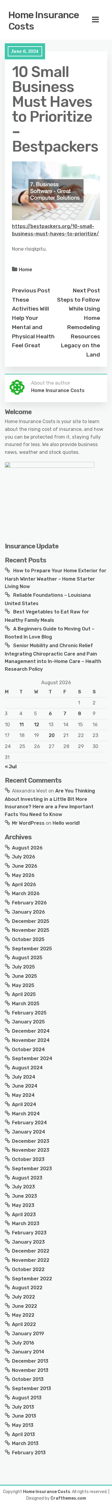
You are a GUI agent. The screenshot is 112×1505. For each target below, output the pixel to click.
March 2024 (26, 1114)
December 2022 (30, 1251)
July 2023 (23, 1187)
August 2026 (27, 848)
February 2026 (29, 903)
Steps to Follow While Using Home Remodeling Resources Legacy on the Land (78, 327)
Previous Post (31, 290)
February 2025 (29, 1013)
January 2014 (28, 1352)
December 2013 (30, 1361)
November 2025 (30, 930)
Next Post (86, 290)
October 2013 (28, 1379)
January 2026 (28, 912)
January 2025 (28, 1022)
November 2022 (30, 1260)
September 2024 (32, 1058)
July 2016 (23, 1343)
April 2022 (24, 1324)
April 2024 (24, 1104)
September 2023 (32, 1168)
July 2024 (23, 1077)
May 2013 (22, 1425)
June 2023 (24, 1196)
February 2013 (29, 1452)
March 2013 (25, 1443)
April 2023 (24, 1214)
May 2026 (23, 875)
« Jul (11, 767)
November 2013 (30, 1370)
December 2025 (30, 921)
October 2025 (28, 939)
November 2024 (31, 1040)
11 (21, 724)
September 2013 (31, 1388)
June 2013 (24, 1416)
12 (36, 724)
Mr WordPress (28, 823)
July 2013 (23, 1407)
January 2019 (28, 1333)
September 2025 (32, 949)
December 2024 (31, 1031)
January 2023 (28, 1242)
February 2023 (29, 1233)
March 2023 (25, 1223)
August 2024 (27, 1068)
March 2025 (25, 1003)
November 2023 (30, 1150)
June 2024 (24, 1086)
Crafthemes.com (68, 1498)
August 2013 (27, 1398)
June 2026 (24, 866)
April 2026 (24, 884)
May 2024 (23, 1095)
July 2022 (23, 1297)
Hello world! (66, 823)
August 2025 (27, 957)
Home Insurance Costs (43, 20)
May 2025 (23, 985)
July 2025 (23, 967)
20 (52, 735)
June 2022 (24, 1306)
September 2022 (32, 1279)
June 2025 (24, 976)
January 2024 (28, 1132)
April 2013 (23, 1434)
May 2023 (23, 1205)
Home (25, 269)
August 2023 (27, 1178)
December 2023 (30, 1141)
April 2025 (24, 994)
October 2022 (28, 1269)
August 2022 (27, 1287)
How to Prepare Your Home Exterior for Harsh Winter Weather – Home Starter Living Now (55, 578)
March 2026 (26, 893)
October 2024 (28, 1049)
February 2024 (29, 1122)
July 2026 (23, 857)
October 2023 (28, 1159)
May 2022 (23, 1315)
